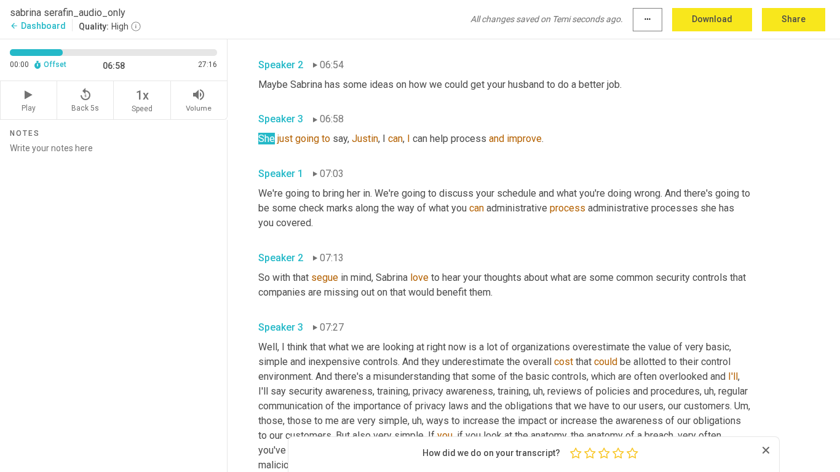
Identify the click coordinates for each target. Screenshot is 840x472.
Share (794, 19)
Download (712, 19)
